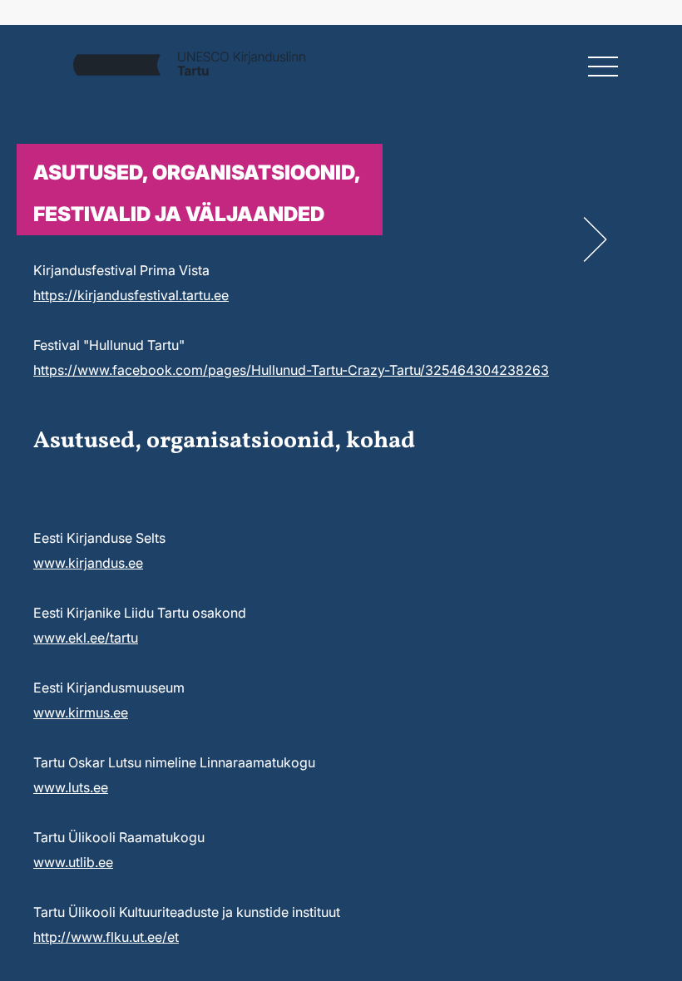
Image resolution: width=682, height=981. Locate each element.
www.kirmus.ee (80, 712)
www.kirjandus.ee (88, 563)
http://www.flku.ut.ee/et (106, 937)
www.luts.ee (70, 787)
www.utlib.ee (73, 862)
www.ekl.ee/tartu (85, 637)
